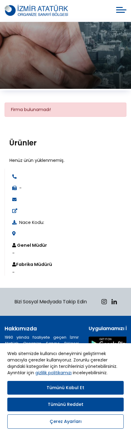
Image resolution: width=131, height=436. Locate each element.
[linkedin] (114, 302)
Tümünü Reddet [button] (65, 404)
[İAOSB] (36, 11)
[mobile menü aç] (121, 10)
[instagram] (104, 302)
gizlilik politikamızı (53, 373)
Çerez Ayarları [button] (66, 421)
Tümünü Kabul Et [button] (65, 388)
